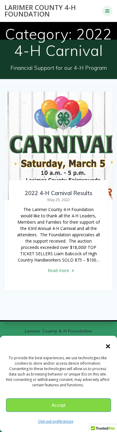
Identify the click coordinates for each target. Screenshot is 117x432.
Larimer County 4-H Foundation (40, 11)
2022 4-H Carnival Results (58, 193)
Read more (58, 270)
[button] (108, 346)
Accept (58, 405)
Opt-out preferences (55, 421)
